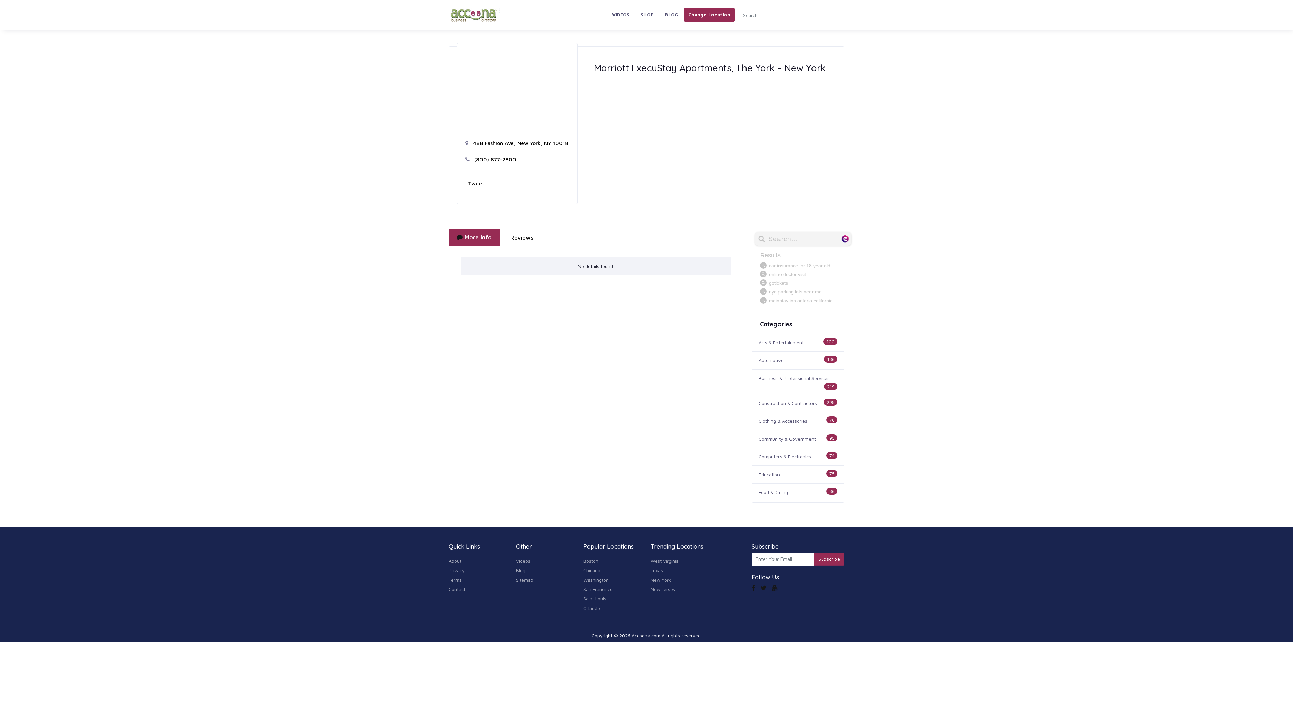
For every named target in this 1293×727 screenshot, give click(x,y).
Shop (647, 15)
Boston (590, 561)
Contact (457, 589)
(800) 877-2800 (494, 159)
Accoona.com (646, 635)
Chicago (591, 570)
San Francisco (598, 589)
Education (769, 474)
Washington (596, 580)
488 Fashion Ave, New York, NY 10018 (519, 143)
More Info (478, 237)
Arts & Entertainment (781, 342)
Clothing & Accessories (783, 421)
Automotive (771, 360)
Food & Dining (773, 492)
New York (661, 580)
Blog (671, 15)
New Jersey (663, 589)
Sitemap (524, 580)
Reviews (522, 237)
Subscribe (829, 559)
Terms (455, 580)
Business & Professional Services (794, 378)
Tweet (476, 183)
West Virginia (665, 561)
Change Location (709, 15)
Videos (620, 15)
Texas (657, 570)
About (455, 561)
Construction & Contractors (788, 403)
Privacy (457, 570)
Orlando (591, 608)
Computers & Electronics (785, 456)
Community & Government (787, 439)
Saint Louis (594, 598)
